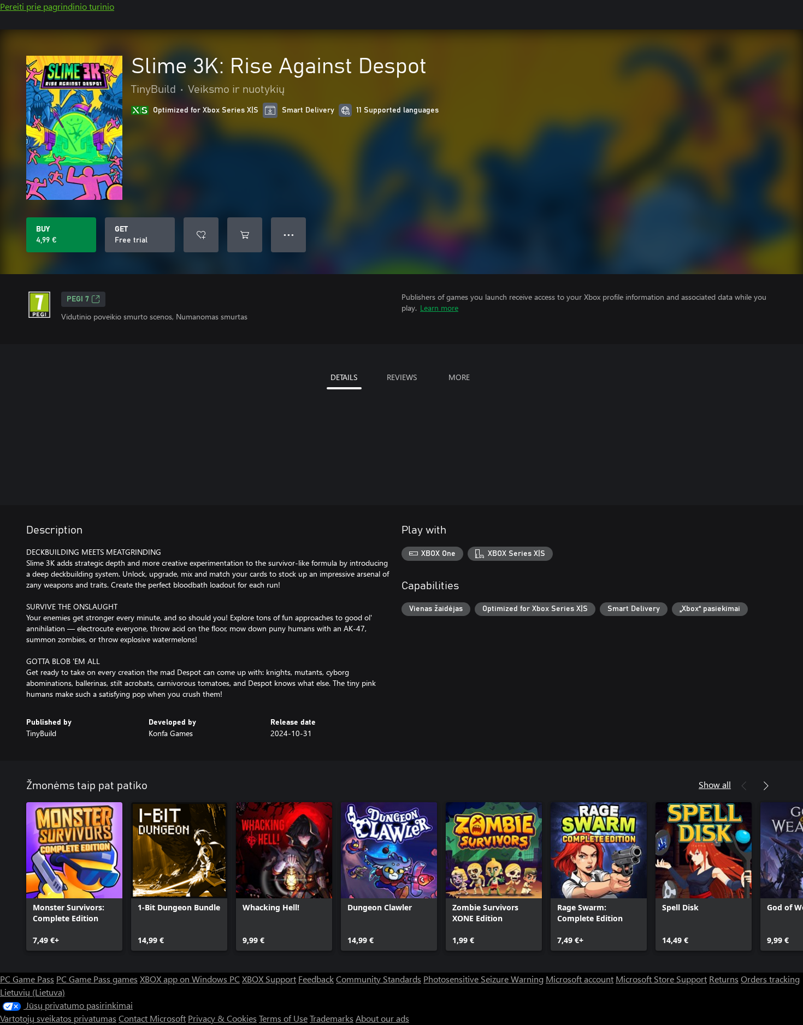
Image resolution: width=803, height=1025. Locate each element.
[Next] (766, 785)
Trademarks (331, 1018)
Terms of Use (283, 1018)
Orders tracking (770, 979)
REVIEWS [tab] (402, 377)
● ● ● (289, 235)
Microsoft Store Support (661, 979)
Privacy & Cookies (222, 1018)
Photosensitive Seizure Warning (483, 979)
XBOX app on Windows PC (190, 979)
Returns (724, 979)
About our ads (382, 1018)
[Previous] (744, 785)
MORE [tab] (459, 377)
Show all (715, 784)
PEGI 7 (78, 299)
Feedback (316, 979)
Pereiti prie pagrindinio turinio (57, 6)
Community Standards (378, 979)
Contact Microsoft (152, 1018)
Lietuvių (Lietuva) (32, 992)
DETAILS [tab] (343, 377)
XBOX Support (269, 979)
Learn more (439, 308)
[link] (74, 876)
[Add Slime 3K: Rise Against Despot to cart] (244, 234)
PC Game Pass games (97, 979)
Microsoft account (579, 979)
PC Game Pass (27, 979)
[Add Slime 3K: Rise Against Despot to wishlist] (201, 234)
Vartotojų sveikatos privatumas (58, 1018)
